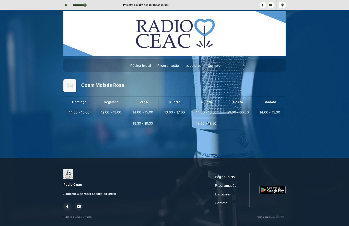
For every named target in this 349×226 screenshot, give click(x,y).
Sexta (238, 102)
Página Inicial (140, 66)
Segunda (111, 102)
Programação (168, 66)
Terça (143, 102)
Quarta (174, 102)
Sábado (270, 102)
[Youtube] (271, 5)
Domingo (79, 102)
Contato (214, 66)
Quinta (206, 102)
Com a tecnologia (266, 217)
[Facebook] (263, 5)
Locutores (193, 66)
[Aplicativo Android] (282, 5)
